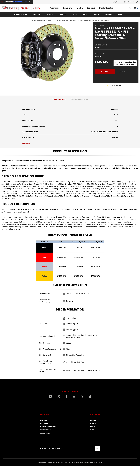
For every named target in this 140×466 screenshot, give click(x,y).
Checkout (128, 2)
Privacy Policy (45, 430)
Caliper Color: (101, 45)
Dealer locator (106, 8)
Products (54, 8)
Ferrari (50, 15)
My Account (117, 2)
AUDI (75, 15)
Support (91, 8)
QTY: (121, 71)
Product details (59, 99)
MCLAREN (36, 15)
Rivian (96, 15)
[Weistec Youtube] (50, 396)
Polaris (108, 15)
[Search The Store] (130, 8)
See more (26, 143)
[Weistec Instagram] (74, 396)
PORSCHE (63, 15)
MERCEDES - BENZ (20, 15)
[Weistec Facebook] (66, 396)
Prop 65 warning (116, 86)
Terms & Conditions (48, 427)
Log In (136, 2)
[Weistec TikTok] (90, 396)
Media (80, 8)
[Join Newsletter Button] (97, 448)
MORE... (121, 15)
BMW (85, 15)
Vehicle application (79, 99)
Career (92, 427)
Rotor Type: (100, 53)
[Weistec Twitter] (58, 396)
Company (67, 8)
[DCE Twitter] (82, 396)
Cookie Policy (45, 433)
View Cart (44, 420)
